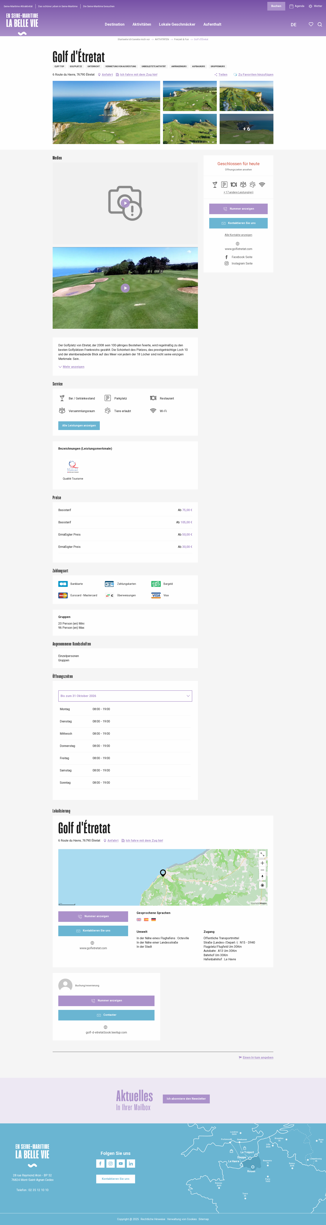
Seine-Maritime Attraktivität (18, 6)
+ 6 (246, 129)
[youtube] (125, 288)
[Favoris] (311, 24)
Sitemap (204, 1219)
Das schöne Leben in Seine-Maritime (58, 6)
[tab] (121, 696)
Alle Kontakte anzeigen (238, 234)
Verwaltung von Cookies (182, 1219)
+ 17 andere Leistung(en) (238, 192)
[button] (320, 24)
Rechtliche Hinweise (153, 1219)
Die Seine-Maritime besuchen (99, 6)
